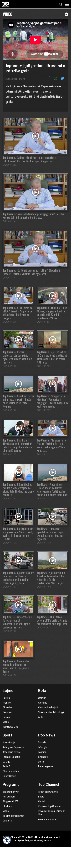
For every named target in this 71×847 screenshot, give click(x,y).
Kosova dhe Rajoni (48, 707)
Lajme (8, 690)
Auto (40, 717)
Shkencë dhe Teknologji (51, 712)
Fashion (42, 752)
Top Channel (48, 784)
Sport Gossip (9, 776)
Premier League (11, 756)
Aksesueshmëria (47, 819)
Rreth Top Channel (48, 791)
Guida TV (7, 820)
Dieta (41, 761)
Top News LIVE (10, 726)
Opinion (42, 698)
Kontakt (42, 801)
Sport (7, 735)
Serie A (7, 766)
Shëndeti (43, 756)
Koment (42, 702)
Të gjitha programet (13, 815)
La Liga (6, 761)
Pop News (46, 735)
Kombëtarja (9, 742)
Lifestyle (42, 747)
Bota (42, 690)
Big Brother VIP (11, 791)
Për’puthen (9, 796)
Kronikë (7, 702)
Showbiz (43, 742)
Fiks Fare (7, 806)
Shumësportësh (11, 771)
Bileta (41, 796)
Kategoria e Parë (12, 752)
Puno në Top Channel (49, 806)
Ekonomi (7, 712)
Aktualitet (8, 707)
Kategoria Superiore (13, 747)
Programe (11, 784)
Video (7, 13)
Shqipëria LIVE (10, 801)
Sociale (7, 717)
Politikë (7, 698)
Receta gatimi (45, 766)
